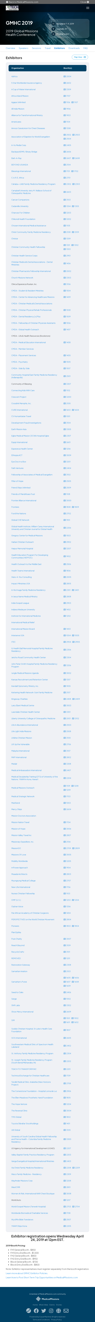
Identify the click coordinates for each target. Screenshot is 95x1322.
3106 (68, 284)
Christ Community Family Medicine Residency (31, 232)
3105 (68, 1130)
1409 (68, 297)
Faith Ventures (17, 468)
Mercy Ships (16, 809)
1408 (68, 342)
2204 (68, 778)
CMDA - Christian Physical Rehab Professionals (31, 310)
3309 (68, 89)
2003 (68, 725)
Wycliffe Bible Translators (22, 1219)
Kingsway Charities (19, 699)
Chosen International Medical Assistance (28, 225)
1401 (68, 1123)
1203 (68, 900)
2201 (68, 1069)
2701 (68, 177)
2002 (68, 271)
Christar (14, 238)
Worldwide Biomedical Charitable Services (29, 1213)
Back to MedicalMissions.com (23, 2)
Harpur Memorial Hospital (22, 548)
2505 (68, 481)
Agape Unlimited (18, 102)
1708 (68, 1213)
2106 (68, 842)
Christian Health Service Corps (24, 255)
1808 (68, 507)
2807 (68, 835)
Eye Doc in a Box (18, 461)
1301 (68, 245)
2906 (68, 1091)
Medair (14, 764)
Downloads (74, 48)
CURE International (19, 410)
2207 (68, 1148)
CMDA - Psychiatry (19, 362)
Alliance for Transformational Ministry (27, 115)
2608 (77, 158)
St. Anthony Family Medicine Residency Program (32, 1053)
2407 (68, 770)
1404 (68, 913)
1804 (77, 926)
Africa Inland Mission (19, 96)
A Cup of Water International (23, 89)
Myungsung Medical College (23, 880)
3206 (68, 665)
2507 (68, 1219)
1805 (68, 1097)
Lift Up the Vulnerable (20, 744)
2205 (68, 1226)
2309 (68, 1174)
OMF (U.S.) (16, 900)
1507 (68, 368)
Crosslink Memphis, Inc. (21, 403)
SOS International (19, 1038)
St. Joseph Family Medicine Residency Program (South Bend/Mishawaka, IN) (31, 1061)
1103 (68, 893)
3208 (68, 1180)
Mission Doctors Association (23, 816)
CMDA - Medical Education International (28, 342)
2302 (68, 184)
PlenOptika (16, 932)
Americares (16, 122)
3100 (68, 738)
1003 (68, 803)
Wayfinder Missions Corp (22, 1180)
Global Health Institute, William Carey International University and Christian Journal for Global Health (32, 527)
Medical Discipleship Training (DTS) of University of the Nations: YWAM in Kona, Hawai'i (34, 778)
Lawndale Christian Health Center (25, 712)
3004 (68, 1110)
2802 (68, 757)
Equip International (19, 442)
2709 (68, 848)
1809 (77, 507)
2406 (68, 992)
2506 (68, 564)
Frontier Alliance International (23, 500)
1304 (68, 206)
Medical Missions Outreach (22, 788)
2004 (68, 76)
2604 (68, 809)
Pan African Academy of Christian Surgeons (30, 913)
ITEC (13, 642)
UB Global (15, 1130)
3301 (68, 712)
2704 (77, 1206)
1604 (77, 410)
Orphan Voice (17, 906)
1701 (68, 171)
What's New (43, 1305)
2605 (68, 1038)
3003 (68, 705)
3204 (68, 1104)
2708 (68, 1083)
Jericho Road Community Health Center (28, 657)
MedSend (15, 803)
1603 (68, 410)
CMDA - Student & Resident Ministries (27, 290)
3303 (68, 277)
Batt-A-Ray (16, 158)
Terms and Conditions (41, 1320)
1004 (68, 635)
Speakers (23, 48)
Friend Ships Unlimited (20, 487)
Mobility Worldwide (19, 861)
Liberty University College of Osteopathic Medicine (33, 718)
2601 (68, 442)
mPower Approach (19, 867)
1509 (68, 316)
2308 (68, 965)
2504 (68, 138)
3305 (68, 429)
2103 (68, 971)
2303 (77, 184)
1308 (68, 128)
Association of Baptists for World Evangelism (30, 136)
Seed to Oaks (17, 992)
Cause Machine (45, 1317)
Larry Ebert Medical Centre (22, 705)
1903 (68, 115)
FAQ (85, 48)
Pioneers (15, 926)
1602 (76, 1022)
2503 (77, 135)
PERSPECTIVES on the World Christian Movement (32, 919)
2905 (77, 642)
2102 (77, 718)
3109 (68, 945)
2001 (68, 718)
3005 (68, 854)
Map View (78, 57)
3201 (68, 461)
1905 (68, 686)
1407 (68, 329)
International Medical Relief (23, 622)
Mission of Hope (18, 829)
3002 (68, 673)
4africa (14, 76)
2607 (68, 158)
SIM (13, 1020)
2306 (68, 649)
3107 (68, 751)
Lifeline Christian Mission (21, 738)
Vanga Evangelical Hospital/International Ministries (32, 1161)
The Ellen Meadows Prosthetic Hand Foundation (32, 1097)
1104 (68, 122)
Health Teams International (22, 570)
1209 (68, 790)
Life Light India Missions (21, 731)
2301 (68, 590)
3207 (68, 548)
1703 (68, 796)
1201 (68, 958)
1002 (68, 999)
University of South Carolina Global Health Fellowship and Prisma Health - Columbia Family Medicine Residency (34, 1139)
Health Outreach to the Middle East (26, 564)
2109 (77, 232)
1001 (68, 416)
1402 (68, 609)
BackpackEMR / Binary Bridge (24, 151)
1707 (68, 96)
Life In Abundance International (24, 725)
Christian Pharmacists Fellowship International (31, 271)
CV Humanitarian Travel (21, 416)
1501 (68, 1018)
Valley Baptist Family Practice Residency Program (32, 1154)
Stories (59, 1305)
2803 (68, 874)
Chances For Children (20, 212)
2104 (68, 164)
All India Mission (17, 109)
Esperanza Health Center (22, 449)
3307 (68, 384)
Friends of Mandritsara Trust (23, 494)
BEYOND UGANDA (19, 164)
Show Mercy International (22, 1011)
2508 (68, 731)
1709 (68, 1075)
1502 (76, 1018)
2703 (68, 1206)
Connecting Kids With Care (23, 390)
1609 (68, 986)
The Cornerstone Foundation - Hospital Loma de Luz (34, 1091)
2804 (68, 919)
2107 (68, 692)
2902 (68, 542)
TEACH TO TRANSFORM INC (23, 1069)
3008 (68, 1193)
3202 (68, 219)
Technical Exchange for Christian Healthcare (30, 1075)
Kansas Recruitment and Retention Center (29, 679)
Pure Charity (16, 939)
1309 (68, 238)
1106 (68, 102)
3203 (68, 212)
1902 (68, 556)
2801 (68, 1187)
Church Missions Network (22, 277)
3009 (68, 455)
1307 (68, 679)
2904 (68, 642)
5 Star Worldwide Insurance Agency (26, 83)
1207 (68, 1200)
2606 (68, 151)
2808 (68, 596)
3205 (68, 861)
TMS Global (16, 1117)
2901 (68, 255)
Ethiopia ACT (16, 455)
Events (52, 1305)
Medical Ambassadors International (26, 770)
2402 (68, 1045)
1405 (68, 355)
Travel (48, 48)
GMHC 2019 (19, 23)
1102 (68, 390)
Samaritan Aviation (19, 971)
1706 (68, 887)
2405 (68, 145)
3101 (68, 952)
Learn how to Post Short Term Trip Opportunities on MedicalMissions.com (42, 1277)
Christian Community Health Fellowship (28, 247)
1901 (68, 520)
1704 (68, 822)
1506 (68, 323)
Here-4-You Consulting (21, 577)
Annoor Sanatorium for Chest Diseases (28, 128)
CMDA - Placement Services (23, 355)
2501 (68, 376)
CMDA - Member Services (22, 349)
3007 (68, 939)
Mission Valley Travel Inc (21, 835)
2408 (68, 699)
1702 (76, 171)
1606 (77, 977)
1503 (68, 535)
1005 (77, 635)
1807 (68, 1030)
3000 (68, 500)
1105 (68, 225)
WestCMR (15, 1187)
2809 (77, 848)
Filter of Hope (17, 481)
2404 (68, 468)
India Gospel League (20, 603)
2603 (68, 192)
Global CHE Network (20, 520)
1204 (77, 900)
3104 (68, 423)
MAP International (18, 757)
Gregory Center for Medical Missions (27, 535)
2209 (77, 1167)
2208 (68, 1167)
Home (35, 1305)
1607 (68, 982)
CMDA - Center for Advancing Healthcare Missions (32, 297)
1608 (76, 982)
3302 (68, 1005)
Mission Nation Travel (20, 822)
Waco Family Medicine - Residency (26, 1174)
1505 (68, 362)
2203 (68, 1154)
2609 (68, 1011)
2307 (68, 436)
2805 (68, 583)
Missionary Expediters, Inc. (22, 842)
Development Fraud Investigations (26, 423)
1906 (68, 109)
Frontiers (15, 507)
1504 (68, 290)
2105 (68, 403)
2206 (68, 528)
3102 (68, 474)
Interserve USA (17, 635)
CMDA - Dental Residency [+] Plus (25, 316)
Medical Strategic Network (22, 796)
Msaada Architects (19, 874)
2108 (68, 232)
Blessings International (21, 171)
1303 (68, 249)
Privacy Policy (56, 1320)
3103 (68, 199)
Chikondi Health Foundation (23, 219)
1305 (77, 206)
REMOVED (16, 958)
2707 (68, 880)
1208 (76, 786)
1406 (68, 263)
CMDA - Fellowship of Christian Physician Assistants (33, 323)
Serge (14, 999)
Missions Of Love (18, 854)
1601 (68, 1022)
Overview (10, 48)
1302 (76, 245)
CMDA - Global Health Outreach (25, 329)
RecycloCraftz (17, 952)
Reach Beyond (17, 945)
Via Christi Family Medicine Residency (27, 1167)
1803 (68, 926)
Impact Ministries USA (20, 583)
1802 (68, 1117)
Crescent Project (18, 397)
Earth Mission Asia (18, 429)
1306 (68, 906)
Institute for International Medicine (26, 616)
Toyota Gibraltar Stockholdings (24, 1123)
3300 (68, 1139)
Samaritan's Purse (19, 982)
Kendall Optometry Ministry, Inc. (25, 686)
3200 (68, 397)
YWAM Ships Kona (19, 1226)
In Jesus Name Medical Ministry (24, 596)
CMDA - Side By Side (20, 368)
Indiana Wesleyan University (23, 609)
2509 (68, 487)
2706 (68, 744)
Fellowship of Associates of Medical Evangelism (31, 474)
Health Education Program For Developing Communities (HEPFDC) (29, 556)
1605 (68, 977)
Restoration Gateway (20, 965)
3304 (68, 657)
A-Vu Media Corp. (19, 145)
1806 (68, 570)
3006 (68, 829)
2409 (77, 699)
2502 (68, 135)
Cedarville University (19, 206)
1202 (68, 616)
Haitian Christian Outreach (22, 542)
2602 (68, 83)
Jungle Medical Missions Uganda (25, 673)
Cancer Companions (20, 199)
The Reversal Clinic (19, 1110)
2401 (77, 590)
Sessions (36, 48)
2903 (68, 603)
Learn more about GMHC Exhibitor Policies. (27, 1273)
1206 (68, 449)
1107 (76, 102)
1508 (68, 310)
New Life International (20, 887)
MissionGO (16, 848)
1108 (68, 494)
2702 (68, 513)
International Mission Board (23, 629)
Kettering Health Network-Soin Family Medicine (31, 692)
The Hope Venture (19, 1104)
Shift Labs (15, 1005)
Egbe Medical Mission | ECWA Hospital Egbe (30, 436)
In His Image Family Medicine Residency (28, 590)
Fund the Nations (18, 513)
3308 (68, 764)
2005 (68, 577)
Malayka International (20, 751)
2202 (68, 1061)
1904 (68, 867)
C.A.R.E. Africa (17, 177)
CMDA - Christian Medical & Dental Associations (31, 303)
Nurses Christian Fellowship (23, 893)
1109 (68, 786)
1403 (68, 629)
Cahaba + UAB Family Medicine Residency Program (33, 184)
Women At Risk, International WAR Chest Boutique (32, 1193)
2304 (68, 1053)
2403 (68, 1161)
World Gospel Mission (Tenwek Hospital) (28, 1206)
